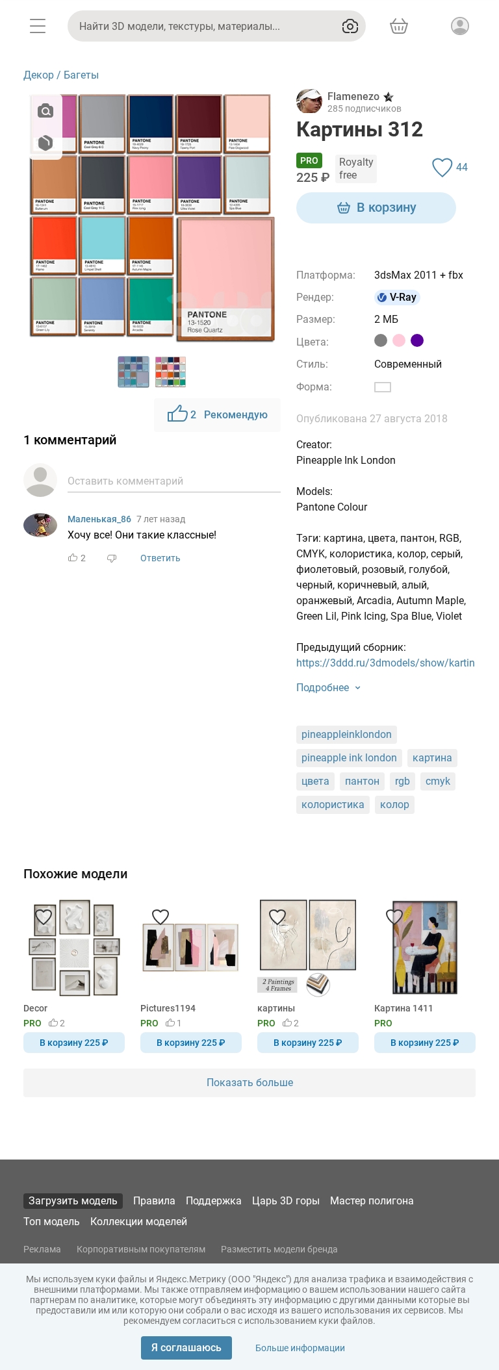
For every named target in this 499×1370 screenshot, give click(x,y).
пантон (362, 781)
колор (394, 804)
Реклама (42, 1249)
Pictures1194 (168, 1008)
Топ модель (51, 1221)
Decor (35, 1008)
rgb (402, 781)
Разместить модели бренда (279, 1249)
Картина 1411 (403, 1008)
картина (432, 758)
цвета (315, 781)
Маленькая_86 (99, 519)
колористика (333, 804)
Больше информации (300, 1348)
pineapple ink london (349, 758)
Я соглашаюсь (186, 1347)
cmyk (438, 781)
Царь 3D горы (286, 1201)
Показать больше (250, 1082)
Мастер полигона (372, 1201)
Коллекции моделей (138, 1221)
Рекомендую (229, 415)
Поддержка (214, 1201)
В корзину (386, 207)
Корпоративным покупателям (141, 1249)
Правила (154, 1201)
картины (276, 1008)
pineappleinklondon (346, 734)
